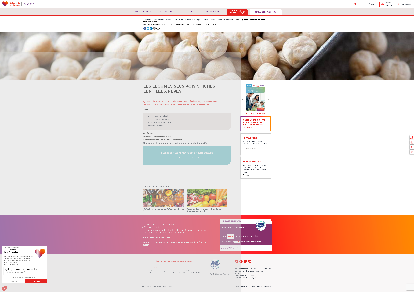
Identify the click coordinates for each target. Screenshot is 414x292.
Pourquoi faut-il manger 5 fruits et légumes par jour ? (204, 210)
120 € (231, 236)
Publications (213, 12)
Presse (371, 4)
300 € (244, 236)
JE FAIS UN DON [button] (263, 12)
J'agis (189, 12)
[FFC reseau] (411, 151)
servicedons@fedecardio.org (261, 268)
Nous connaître (143, 12)
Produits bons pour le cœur (222, 20)
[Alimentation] (255, 97)
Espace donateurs (389, 4)
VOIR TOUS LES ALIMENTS (187, 157)
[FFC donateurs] (411, 137)
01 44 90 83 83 (149, 275)
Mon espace (406, 4)
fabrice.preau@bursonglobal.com (247, 275)
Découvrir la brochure (255, 113)
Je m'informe (166, 12)
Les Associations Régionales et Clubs (188, 268)
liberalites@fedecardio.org (255, 271)
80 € (224, 236)
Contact (252, 286)
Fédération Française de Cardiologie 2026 (158, 286)
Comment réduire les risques (177, 20)
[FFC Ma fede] (411, 142)
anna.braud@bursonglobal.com (246, 279)
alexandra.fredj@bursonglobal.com (247, 277)
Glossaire (267, 286)
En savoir (247, 127)
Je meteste (233, 11)
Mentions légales (241, 286)
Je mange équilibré (199, 20)
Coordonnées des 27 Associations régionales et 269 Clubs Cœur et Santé (186, 271)
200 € (237, 236)
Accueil (146, 20)
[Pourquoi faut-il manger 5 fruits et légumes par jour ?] (207, 198)
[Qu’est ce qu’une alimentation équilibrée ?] (163, 198)
